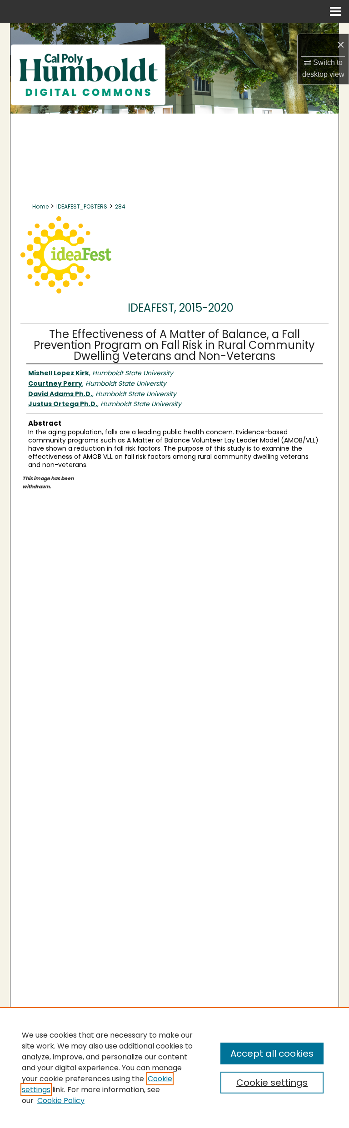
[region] (174, 1067)
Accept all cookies (272, 1053)
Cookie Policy (61, 1100)
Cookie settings (272, 1082)
